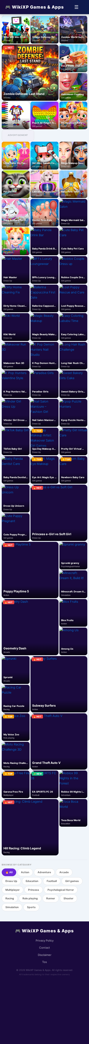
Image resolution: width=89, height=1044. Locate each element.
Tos (44, 962)
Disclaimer (44, 955)
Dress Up (11, 881)
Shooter (68, 898)
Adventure (44, 872)
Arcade (64, 872)
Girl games (72, 881)
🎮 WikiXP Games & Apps (34, 7)
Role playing (30, 898)
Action (25, 872)
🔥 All (9, 872)
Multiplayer (12, 889)
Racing (9, 898)
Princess (33, 889)
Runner (50, 898)
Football (52, 881)
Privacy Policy (45, 940)
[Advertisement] (44, 1008)
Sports (31, 907)
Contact (44, 947)
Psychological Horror (61, 889)
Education (32, 881)
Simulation (12, 907)
